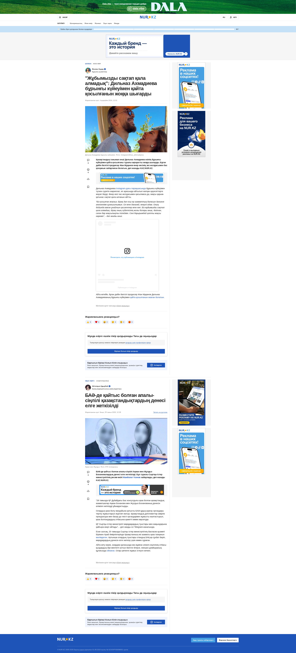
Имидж (116, 23)
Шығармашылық (76, 23)
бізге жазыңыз (123, 306)
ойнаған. (110, 551)
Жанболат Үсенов (132, 477)
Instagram (158, 365)
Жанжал (98, 23)
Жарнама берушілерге (228, 640)
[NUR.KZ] (148, 17)
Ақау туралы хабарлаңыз (203, 640)
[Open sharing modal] (88, 179)
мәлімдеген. (102, 537)
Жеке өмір (88, 23)
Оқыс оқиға (107, 23)
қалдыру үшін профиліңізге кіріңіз (138, 343)
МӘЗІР (65, 17)
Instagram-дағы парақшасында (131, 188)
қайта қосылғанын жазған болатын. (147, 297)
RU (224, 17)
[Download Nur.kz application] (148, 7)
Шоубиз (61, 23)
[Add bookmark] (88, 187)
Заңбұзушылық (102, 381)
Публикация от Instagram (127, 287)
